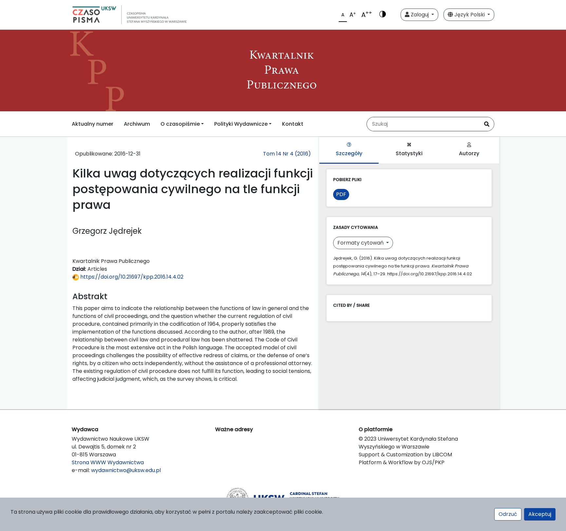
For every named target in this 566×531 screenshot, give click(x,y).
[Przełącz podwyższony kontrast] (382, 15)
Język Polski (469, 14)
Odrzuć (508, 514)
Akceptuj (539, 514)
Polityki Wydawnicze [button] (241, 124)
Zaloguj (419, 14)
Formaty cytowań (361, 243)
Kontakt (292, 124)
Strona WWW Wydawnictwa (108, 462)
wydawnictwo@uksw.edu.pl (126, 470)
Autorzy (469, 153)
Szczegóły (349, 153)
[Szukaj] (487, 124)
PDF (341, 194)
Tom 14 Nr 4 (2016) (287, 153)
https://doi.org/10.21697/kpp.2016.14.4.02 (131, 277)
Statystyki (409, 153)
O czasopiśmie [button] (180, 124)
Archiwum (137, 124)
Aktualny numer (92, 124)
